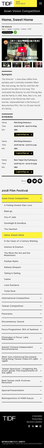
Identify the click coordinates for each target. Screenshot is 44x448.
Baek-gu (8, 211)
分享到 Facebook (29, 181)
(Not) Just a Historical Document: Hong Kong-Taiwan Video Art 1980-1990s (20, 359)
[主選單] (40, 3)
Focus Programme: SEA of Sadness (20, 329)
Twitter (33, 426)
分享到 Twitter (34, 181)
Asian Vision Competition (15, 198)
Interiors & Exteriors (13, 247)
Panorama (7, 314)
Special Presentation (13, 390)
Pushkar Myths (11, 261)
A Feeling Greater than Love (18, 205)
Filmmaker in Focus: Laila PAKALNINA (15, 338)
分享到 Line (40, 181)
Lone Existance (11, 285)
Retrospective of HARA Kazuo (18, 398)
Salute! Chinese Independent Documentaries (17, 348)
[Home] (7, 3)
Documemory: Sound (13, 321)
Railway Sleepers (12, 267)
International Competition (16, 298)
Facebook (29, 426)
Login (18, 134)
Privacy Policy (37, 419)
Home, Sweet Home (14, 235)
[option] (22, 49)
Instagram (40, 426)
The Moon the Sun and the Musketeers (17, 254)
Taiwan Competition (12, 306)
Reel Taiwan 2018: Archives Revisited (16, 381)
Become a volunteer (34, 422)
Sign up (26, 134)
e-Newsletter (37, 416)
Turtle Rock (9, 291)
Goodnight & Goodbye (15, 223)
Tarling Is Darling (12, 273)
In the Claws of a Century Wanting (21, 241)
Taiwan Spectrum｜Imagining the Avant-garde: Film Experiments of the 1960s (20, 371)
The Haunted (10, 229)
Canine (7, 279)
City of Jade (10, 217)
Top (39, 435)
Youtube (36, 426)
